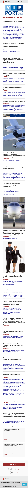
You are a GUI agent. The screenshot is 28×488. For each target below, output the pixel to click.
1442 (14, 469)
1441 (10, 469)
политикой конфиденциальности (9, 486)
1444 (22, 469)
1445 (11, 472)
